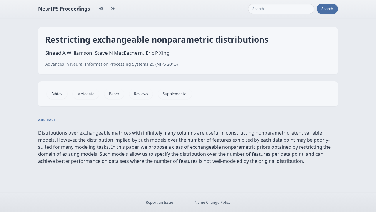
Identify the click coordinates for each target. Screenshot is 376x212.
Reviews (141, 93)
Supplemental (175, 93)
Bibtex (57, 93)
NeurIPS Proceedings (64, 8)
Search (327, 8)
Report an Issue (159, 202)
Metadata (85, 93)
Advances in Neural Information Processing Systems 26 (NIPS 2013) (111, 64)
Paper (114, 93)
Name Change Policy (212, 202)
